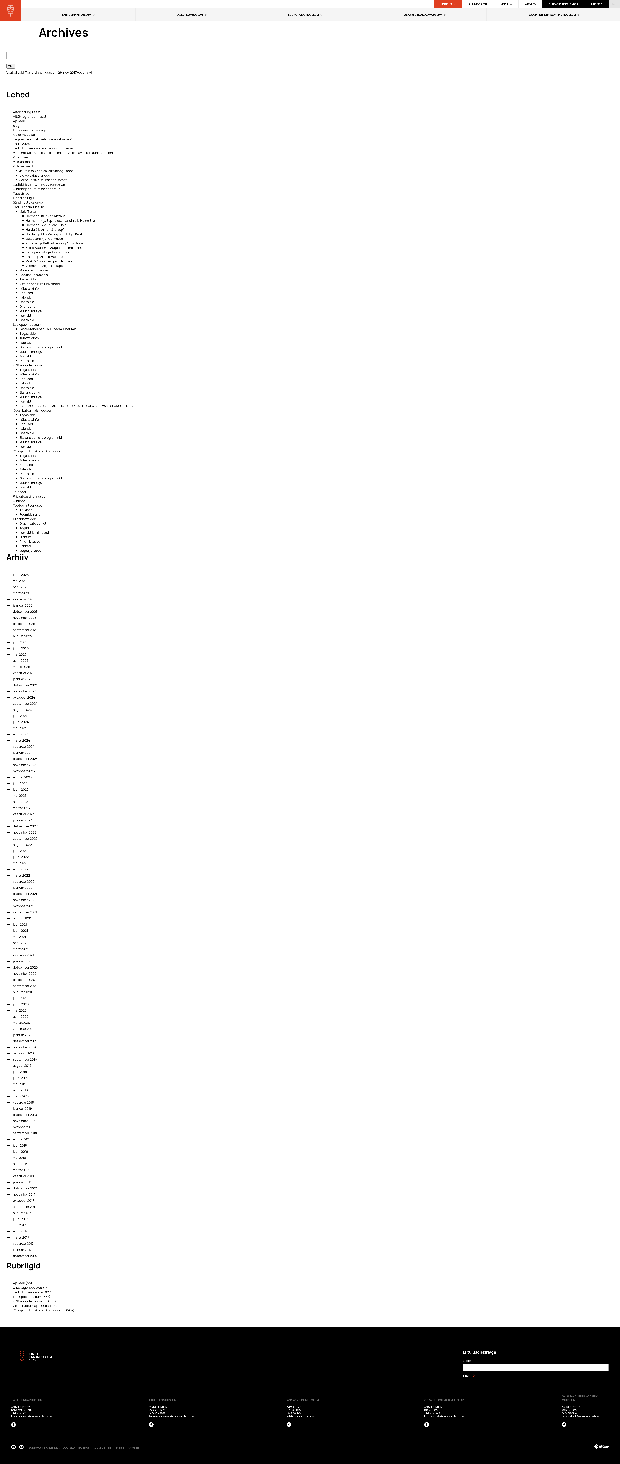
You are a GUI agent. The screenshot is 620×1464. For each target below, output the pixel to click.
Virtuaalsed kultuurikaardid (39, 284)
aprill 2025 (20, 660)
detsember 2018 (25, 1114)
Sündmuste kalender (28, 202)
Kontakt (25, 315)
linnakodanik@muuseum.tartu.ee (581, 1415)
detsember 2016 (25, 1256)
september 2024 (25, 703)
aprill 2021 (20, 943)
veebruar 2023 (23, 814)
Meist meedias (24, 134)
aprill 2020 (20, 1016)
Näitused (26, 293)
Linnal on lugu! (24, 198)
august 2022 (22, 844)
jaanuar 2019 (22, 1108)
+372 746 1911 (18, 1412)
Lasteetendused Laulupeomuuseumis (47, 329)
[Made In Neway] (601, 1447)
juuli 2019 (20, 1071)
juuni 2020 (21, 1004)
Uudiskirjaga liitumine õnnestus (36, 189)
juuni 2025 (21, 648)
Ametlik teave (29, 541)
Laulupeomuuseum (27, 324)
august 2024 (22, 709)
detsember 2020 (25, 967)
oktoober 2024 (24, 697)
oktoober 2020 (24, 979)
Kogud (24, 528)
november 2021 (24, 900)
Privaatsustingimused (29, 496)
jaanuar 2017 (22, 1249)
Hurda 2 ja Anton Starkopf (45, 229)
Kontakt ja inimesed (34, 532)
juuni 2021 (20, 930)
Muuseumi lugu (30, 311)
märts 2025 (21, 667)
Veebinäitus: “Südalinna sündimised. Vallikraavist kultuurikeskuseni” (63, 153)
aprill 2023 (20, 801)
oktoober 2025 (24, 624)
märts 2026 (21, 593)
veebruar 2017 (23, 1243)
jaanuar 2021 (22, 961)
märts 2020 (21, 1022)
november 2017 (24, 1194)
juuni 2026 (21, 574)
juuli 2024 (20, 716)
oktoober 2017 (23, 1200)
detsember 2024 (25, 685)
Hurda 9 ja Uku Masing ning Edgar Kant (54, 234)
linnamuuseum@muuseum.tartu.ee (31, 1415)
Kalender (26, 297)
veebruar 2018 (23, 1176)
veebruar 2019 (23, 1102)
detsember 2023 (25, 759)
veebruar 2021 (23, 955)
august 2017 (22, 1213)
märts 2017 (21, 1237)
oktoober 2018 (23, 1127)
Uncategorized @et (27, 1287)
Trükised (25, 510)
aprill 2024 (20, 734)
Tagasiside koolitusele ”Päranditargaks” (42, 139)
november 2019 (24, 1047)
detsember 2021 (25, 894)
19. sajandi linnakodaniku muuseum (39, 451)
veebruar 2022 (24, 881)
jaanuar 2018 (22, 1182)
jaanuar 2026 (22, 605)
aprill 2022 (20, 869)
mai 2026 (20, 581)
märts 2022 (21, 875)
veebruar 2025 (24, 673)
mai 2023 (19, 795)
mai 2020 (20, 1010)
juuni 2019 (20, 1078)
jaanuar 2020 (22, 1035)
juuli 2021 (20, 924)
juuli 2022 (20, 851)
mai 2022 (20, 863)
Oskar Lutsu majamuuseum (33, 410)
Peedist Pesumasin (33, 275)
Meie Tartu (27, 211)
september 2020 (25, 986)
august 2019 (22, 1065)
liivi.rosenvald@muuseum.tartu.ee (444, 1415)
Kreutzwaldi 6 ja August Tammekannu (54, 247)
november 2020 (24, 973)
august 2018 (22, 1139)
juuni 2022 (21, 857)
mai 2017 (19, 1225)
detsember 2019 (25, 1041)
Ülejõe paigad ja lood (34, 175)
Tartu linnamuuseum (28, 207)
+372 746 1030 (432, 1412)
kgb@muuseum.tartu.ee (300, 1415)
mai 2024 (20, 728)
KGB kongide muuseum (30, 365)
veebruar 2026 (24, 599)
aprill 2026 (20, 587)
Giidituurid (27, 306)
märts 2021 (21, 949)
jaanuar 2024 (22, 752)
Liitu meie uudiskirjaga (29, 130)
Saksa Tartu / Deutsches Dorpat (43, 180)
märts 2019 (21, 1096)
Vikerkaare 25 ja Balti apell (45, 266)
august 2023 (22, 777)
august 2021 (22, 918)
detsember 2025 (25, 611)
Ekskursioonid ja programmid (40, 347)
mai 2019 (19, 1084)
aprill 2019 (20, 1090)
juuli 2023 (20, 783)
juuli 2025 (20, 642)
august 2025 (22, 636)
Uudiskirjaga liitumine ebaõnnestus (39, 184)
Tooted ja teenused (28, 505)
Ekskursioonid (29, 392)
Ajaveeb (19, 121)
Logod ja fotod (30, 550)
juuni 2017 (20, 1219)
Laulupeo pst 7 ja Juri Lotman (47, 252)
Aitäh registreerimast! (29, 116)
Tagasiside (21, 193)
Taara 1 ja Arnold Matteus (44, 256)
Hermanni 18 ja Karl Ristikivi (46, 216)
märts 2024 (21, 740)
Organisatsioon (24, 519)
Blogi (16, 125)
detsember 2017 (25, 1188)
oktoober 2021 (23, 906)
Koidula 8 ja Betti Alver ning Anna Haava (55, 243)
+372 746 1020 (157, 1412)
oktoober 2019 (23, 1053)
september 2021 (25, 912)
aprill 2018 (20, 1164)
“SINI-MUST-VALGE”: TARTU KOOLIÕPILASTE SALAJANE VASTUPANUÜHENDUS (76, 406)
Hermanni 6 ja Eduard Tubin (46, 225)
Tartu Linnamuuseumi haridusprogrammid (44, 148)
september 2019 (25, 1059)
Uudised (19, 501)
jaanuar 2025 (22, 679)
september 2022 (25, 838)
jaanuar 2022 (22, 887)
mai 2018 (19, 1157)
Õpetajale (26, 302)
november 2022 (24, 832)
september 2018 (25, 1133)
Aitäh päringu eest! (27, 112)
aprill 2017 (20, 1231)
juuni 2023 (21, 789)
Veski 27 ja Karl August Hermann (49, 261)
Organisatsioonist (32, 523)
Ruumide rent (29, 514)
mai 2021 (19, 936)
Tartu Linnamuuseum (41, 72)
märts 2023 (21, 808)
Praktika (25, 537)
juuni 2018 (20, 1151)
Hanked (25, 546)
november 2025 (24, 617)
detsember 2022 (25, 826)
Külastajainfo (29, 288)
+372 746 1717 (294, 1412)
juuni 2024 (21, 722)
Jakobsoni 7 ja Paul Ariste (44, 238)
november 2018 (24, 1121)
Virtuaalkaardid (24, 162)
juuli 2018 (20, 1145)
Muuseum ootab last (34, 270)
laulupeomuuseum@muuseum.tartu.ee (171, 1415)
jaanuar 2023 (22, 820)
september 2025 (25, 630)
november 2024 (24, 691)
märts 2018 (21, 1170)
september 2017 (25, 1206)
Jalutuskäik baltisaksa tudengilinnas (46, 171)
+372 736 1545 (569, 1412)
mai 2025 (20, 654)
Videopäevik (22, 157)
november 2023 (24, 765)
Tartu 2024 (21, 143)
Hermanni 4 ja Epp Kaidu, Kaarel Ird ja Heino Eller (61, 220)
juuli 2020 (20, 998)
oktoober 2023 (24, 771)
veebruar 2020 (24, 1029)
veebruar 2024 (24, 746)
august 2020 (22, 992)
